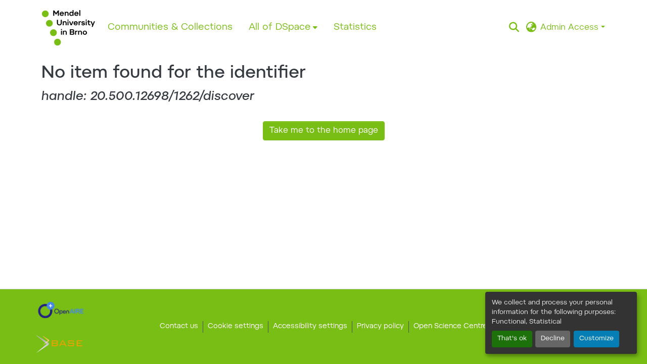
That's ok (512, 339)
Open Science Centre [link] (450, 326)
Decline (553, 339)
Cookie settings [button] (235, 326)
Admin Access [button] (570, 28)
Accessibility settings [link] (310, 326)
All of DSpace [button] (280, 27)
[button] (68, 28)
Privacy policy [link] (380, 326)
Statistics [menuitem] (355, 27)
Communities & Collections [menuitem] (170, 27)
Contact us (179, 326)
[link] (61, 310)
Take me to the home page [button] (323, 131)
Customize (596, 339)
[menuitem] (283, 28)
